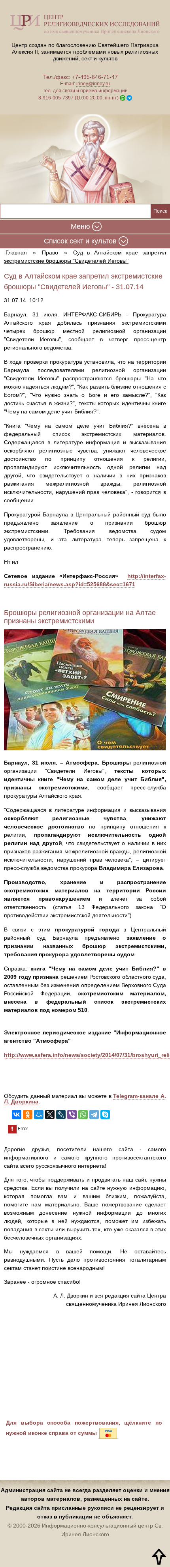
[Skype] (105, 1114)
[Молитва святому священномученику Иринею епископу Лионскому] (85, 158)
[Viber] (72, 1114)
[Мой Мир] (38, 1114)
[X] (50, 1114)
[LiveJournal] (61, 1114)
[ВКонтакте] (16, 1114)
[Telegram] (94, 1114)
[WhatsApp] (83, 1114)
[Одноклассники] (27, 1114)
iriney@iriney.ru (93, 83)
